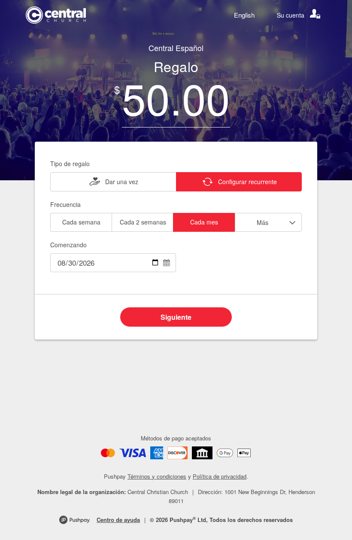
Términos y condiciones (156, 476)
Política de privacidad (219, 476)
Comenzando (68, 244)
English (244, 14)
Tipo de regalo (70, 163)
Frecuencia (65, 204)
